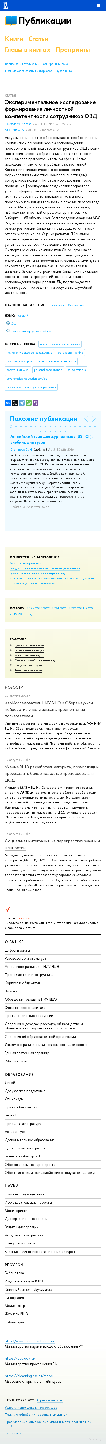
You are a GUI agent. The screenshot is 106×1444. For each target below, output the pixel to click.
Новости (14, 687)
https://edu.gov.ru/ (20, 1358)
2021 (80, 608)
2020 (89, 608)
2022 (72, 608)
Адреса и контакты (50, 1400)
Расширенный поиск (55, 64)
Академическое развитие (25, 1235)
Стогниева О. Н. (21, 450)
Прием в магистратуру (23, 1123)
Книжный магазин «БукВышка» (28, 1289)
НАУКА (11, 1185)
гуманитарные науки (24, 573)
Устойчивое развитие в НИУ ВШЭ (32, 966)
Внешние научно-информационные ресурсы (40, 1251)
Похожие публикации (44, 418)
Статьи (38, 39)
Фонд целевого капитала (25, 1007)
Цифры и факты (17, 950)
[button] (11, 426)
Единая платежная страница (27, 1052)
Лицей (10, 1082)
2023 (64, 608)
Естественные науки (29, 650)
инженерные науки (55, 573)
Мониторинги (16, 1210)
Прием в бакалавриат (22, 1107)
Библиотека (14, 1272)
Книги (14, 39)
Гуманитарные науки (29, 645)
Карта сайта (13, 1433)
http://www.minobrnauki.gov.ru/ (30, 1341)
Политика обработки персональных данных (36, 1414)
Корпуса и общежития (23, 982)
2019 (13, 614)
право (14, 583)
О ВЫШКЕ (14, 941)
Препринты (72, 49)
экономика (47, 583)
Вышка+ (11, 1115)
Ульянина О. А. (15, 130)
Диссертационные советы (26, 1218)
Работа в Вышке (17, 1061)
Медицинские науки (29, 655)
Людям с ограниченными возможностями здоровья (46, 1044)
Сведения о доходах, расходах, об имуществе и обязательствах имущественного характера (44, 1025)
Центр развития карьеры (25, 1148)
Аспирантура (15, 1131)
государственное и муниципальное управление (45, 568)
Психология (56, 305)
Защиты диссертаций (22, 1226)
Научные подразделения (24, 1194)
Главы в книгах (28, 49)
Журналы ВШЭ (16, 1313)
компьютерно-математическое (33, 578)
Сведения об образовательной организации (40, 1036)
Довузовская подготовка (25, 1090)
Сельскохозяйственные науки (37, 660)
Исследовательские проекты (28, 1202)
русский (22, 316)
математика (65, 578)
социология (29, 583)
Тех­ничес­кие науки (28, 670)
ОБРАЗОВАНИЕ (19, 1074)
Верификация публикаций (22, 64)
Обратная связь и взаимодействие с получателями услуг (50, 1172)
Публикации (44, 20)
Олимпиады (14, 1098)
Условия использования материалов (31, 1407)
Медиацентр (15, 1305)
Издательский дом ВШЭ (24, 1281)
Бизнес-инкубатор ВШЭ (24, 1156)
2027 (30, 608)
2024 (55, 608)
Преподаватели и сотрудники (29, 974)
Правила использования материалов (28, 71)
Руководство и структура (25, 958)
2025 (47, 608)
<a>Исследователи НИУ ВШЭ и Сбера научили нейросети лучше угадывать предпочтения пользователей (49, 709)
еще (30, 614)
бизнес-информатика (25, 563)
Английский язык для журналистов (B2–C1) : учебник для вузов (51, 439)
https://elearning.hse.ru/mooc (29, 1376)
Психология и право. (19, 124)
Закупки (11, 991)
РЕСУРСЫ (14, 1264)
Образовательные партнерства (30, 1164)
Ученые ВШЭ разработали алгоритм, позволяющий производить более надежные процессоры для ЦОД (52, 773)
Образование (75, 305)
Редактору (94, 1439)
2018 (21, 614)
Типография (14, 1297)
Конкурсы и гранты (20, 1243)
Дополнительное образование (30, 1139)
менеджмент (85, 578)
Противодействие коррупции (29, 1015)
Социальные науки (28, 665)
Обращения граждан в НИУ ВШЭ (31, 999)
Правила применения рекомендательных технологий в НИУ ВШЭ (48, 1424)
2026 (38, 608)
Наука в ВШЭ (63, 71)
